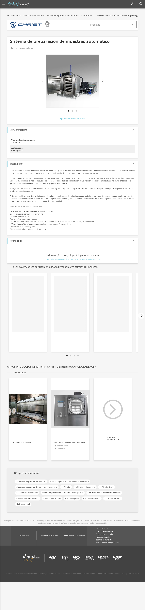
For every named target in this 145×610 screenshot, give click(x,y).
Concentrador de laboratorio (27, 498)
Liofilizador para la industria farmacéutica (104, 493)
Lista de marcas (102, 528)
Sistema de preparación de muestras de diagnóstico (62, 493)
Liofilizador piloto (72, 498)
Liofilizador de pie (107, 487)
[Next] (102, 81)
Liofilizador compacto (91, 498)
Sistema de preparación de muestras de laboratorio (36, 487)
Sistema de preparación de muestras (31, 481)
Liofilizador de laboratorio (85, 487)
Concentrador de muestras (27, 493)
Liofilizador (66, 487)
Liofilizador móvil (23, 504)
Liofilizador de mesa (113, 498)
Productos (94, 24)
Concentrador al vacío (52, 498)
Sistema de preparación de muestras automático (69, 481)
